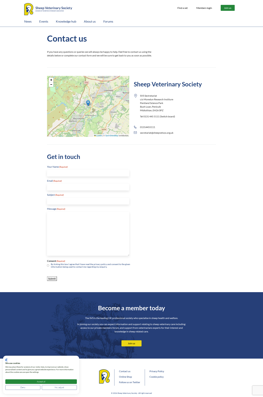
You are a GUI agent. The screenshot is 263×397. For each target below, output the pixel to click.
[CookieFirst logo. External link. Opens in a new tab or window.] (6, 360)
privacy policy (100, 264)
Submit (52, 278)
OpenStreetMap (111, 135)
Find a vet (182, 7)
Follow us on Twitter (129, 382)
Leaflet (99, 135)
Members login (204, 7)
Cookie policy (156, 376)
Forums (108, 21)
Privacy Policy (156, 371)
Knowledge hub (66, 21)
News (28, 21)
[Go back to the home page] (48, 9)
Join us (227, 7)
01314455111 (147, 127)
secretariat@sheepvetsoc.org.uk (156, 132)
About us (90, 21)
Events (43, 21)
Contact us (124, 371)
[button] (88, 103)
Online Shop (125, 376)
